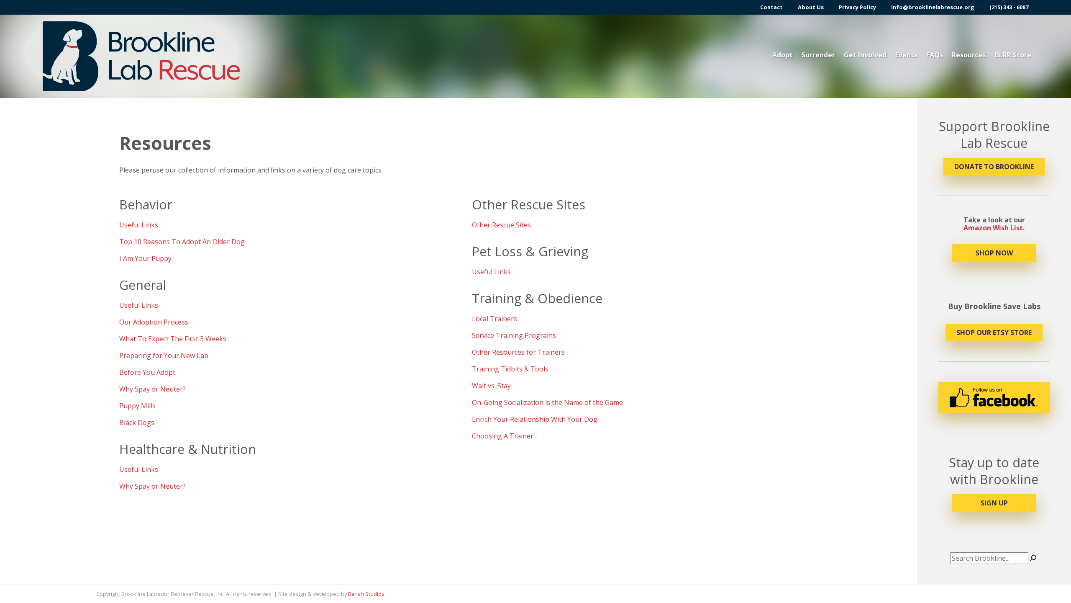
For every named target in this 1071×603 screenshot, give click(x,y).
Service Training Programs (514, 335)
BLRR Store (1013, 54)
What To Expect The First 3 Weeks (172, 338)
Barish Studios (366, 594)
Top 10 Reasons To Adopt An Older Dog (182, 241)
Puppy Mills (137, 405)
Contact (771, 7)
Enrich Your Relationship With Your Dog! (535, 419)
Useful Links (138, 224)
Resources (969, 54)
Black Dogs (136, 422)
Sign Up (994, 503)
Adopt (782, 54)
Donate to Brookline (994, 166)
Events (906, 54)
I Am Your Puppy (145, 258)
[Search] (1033, 558)
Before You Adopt (147, 372)
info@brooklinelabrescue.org (932, 7)
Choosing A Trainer (502, 436)
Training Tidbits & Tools (510, 369)
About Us (811, 7)
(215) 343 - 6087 (1008, 7)
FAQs (934, 54)
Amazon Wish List (993, 227)
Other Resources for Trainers (518, 352)
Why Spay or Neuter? (152, 389)
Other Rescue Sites (501, 224)
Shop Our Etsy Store (994, 332)
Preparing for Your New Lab (163, 355)
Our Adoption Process (153, 322)
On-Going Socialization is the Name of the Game (547, 402)
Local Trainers (494, 318)
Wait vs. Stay (491, 385)
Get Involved (865, 54)
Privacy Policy (857, 7)
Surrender (818, 54)
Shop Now (994, 253)
